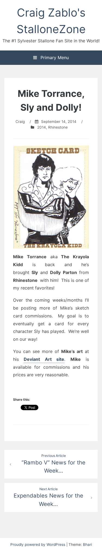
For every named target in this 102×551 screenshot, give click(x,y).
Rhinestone (58, 127)
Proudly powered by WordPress (38, 544)
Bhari (87, 544)
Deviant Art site (44, 359)
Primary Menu (54, 57)
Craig (20, 121)
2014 (41, 127)
